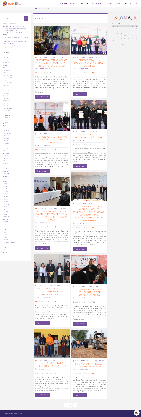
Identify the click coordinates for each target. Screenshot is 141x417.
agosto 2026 (6, 55)
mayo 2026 (6, 62)
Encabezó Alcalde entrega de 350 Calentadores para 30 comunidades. (52, 139)
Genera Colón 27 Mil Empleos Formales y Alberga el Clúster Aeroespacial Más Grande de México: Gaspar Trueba (15, 28)
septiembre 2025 (7, 83)
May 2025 (5, 199)
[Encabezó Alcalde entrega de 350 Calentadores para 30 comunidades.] (52, 117)
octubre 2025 (6, 80)
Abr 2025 (5, 118)
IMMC (45, 286)
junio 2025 (6, 90)
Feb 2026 (5, 166)
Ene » (127, 44)
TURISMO (5, 252)
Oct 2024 (5, 219)
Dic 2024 (40, 57)
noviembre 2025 (7, 78)
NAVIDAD (5, 206)
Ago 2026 (5, 125)
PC (58, 57)
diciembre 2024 (7, 106)
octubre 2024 (6, 111)
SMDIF (97, 286)
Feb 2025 (5, 163)
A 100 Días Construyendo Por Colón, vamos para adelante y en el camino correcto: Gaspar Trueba (51, 215)
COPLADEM (6, 138)
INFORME (5, 181)
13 (128, 33)
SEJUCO (5, 237)
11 (121, 33)
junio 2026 (6, 60)
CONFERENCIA (41, 208)
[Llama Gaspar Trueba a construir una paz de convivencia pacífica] (89, 269)
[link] (130, 3)
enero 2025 (6, 103)
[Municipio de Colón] (12, 3)
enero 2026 (6, 73)
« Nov (123, 44)
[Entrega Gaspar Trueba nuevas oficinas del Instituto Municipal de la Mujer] (52, 268)
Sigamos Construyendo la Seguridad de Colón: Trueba (89, 136)
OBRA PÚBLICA (99, 361)
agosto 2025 (6, 85)
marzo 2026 (6, 68)
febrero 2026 (6, 70)
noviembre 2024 (7, 108)
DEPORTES (6, 143)
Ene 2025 (5, 156)
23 (113, 38)
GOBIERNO (6, 176)
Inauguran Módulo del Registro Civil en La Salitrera (51, 364)
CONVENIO (6, 135)
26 (125, 38)
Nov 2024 (5, 212)
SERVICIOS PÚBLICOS (9, 242)
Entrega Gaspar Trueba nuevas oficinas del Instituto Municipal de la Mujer (52, 291)
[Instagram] (136, 3)
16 (113, 35)
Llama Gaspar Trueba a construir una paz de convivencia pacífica (89, 292)
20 (128, 35)
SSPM (61, 57)
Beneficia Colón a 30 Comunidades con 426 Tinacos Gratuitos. (89, 63)
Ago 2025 (5, 123)
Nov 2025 (5, 214)
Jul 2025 (5, 184)
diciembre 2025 (7, 75)
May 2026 (5, 201)
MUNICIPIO (47, 57)
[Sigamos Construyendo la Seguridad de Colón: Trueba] (89, 114)
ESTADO (5, 158)
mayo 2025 (6, 93)
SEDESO (97, 57)
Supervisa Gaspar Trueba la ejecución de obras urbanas (89, 365)
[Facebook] (134, 3)
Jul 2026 (5, 186)
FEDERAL (84, 203)
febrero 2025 (6, 100)
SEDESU (5, 234)
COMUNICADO (7, 130)
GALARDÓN (6, 174)
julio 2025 (5, 88)
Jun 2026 (5, 191)
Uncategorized (7, 255)
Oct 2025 (5, 222)
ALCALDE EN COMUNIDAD (10, 128)
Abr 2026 (5, 120)
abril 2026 (5, 65)
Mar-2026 (5, 196)
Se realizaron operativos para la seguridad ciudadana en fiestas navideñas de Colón (51, 63)
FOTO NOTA (6, 171)
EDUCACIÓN (6, 153)
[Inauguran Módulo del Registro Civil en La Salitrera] (52, 343)
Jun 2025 (5, 189)
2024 (40, 8)
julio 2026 (5, 57)
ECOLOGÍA (6, 151)
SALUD (5, 229)
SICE (4, 245)
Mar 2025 (5, 194)
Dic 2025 (5, 148)
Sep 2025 (5, 239)
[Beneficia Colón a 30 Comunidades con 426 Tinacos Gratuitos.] (89, 40)
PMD (4, 227)
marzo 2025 (6, 98)
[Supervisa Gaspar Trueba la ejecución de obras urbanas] (89, 344)
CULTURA (5, 140)
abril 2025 (5, 95)
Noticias (53, 57)
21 (132, 35)
